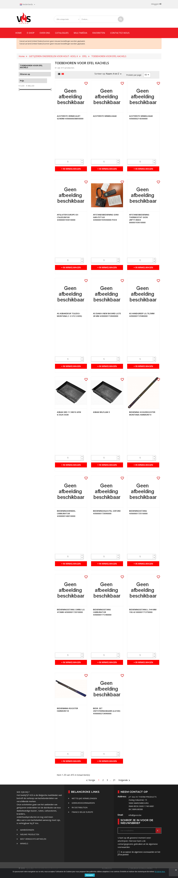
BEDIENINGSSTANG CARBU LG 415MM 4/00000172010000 (71, 610)
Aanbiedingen (27, 830)
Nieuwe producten (29, 834)
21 (114, 780)
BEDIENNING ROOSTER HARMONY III (67, 709)
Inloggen (155, 4)
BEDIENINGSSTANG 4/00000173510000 (138, 512)
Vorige (90, 780)
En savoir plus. (160, 872)
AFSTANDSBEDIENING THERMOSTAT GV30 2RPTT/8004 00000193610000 (139, 218)
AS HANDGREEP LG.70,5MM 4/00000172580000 (141, 314)
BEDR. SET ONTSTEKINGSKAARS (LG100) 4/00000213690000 (106, 711)
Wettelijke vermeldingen (84, 798)
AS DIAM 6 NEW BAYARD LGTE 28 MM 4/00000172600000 (107, 314)
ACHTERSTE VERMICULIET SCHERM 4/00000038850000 (70, 117)
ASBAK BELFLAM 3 (101, 412)
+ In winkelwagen (71, 168)
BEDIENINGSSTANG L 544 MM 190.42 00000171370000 (142, 610)
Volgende (124, 780)
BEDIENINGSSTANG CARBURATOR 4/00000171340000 (102, 612)
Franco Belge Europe (82, 812)
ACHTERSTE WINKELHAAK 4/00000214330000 (141, 117)
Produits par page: (134, 75)
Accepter (89, 875)
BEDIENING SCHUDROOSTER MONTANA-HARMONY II (142, 413)
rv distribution (79, 807)
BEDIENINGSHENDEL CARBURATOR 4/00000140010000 (66, 513)
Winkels (24, 843)
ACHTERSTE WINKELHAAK (105, 116)
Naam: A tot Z (114, 74)
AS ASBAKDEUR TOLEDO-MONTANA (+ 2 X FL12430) (69, 314)
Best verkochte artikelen (33, 839)
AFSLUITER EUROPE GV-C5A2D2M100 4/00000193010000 (68, 217)
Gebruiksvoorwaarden (83, 803)
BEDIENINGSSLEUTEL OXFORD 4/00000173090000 (107, 512)
